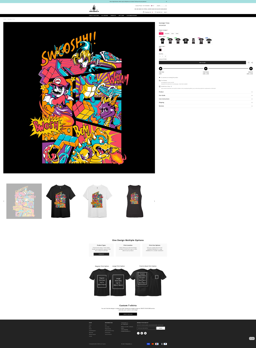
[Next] (155, 201)
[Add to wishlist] (248, 62)
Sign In (165, 12)
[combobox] (160, 6)
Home (4, 19)
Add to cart (202, 62)
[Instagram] (142, 333)
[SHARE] (251, 62)
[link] (128, 250)
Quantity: (161, 53)
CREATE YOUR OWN (128, 314)
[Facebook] (138, 333)
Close (166, 1)
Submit (160, 328)
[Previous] (4, 201)
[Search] (161, 6)
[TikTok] (145, 333)
